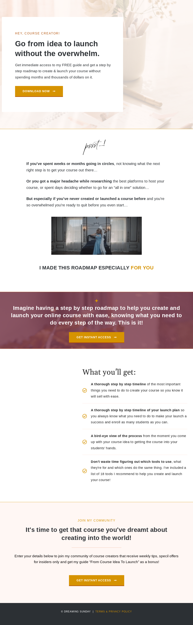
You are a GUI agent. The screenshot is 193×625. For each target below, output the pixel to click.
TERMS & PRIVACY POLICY (113, 611)
